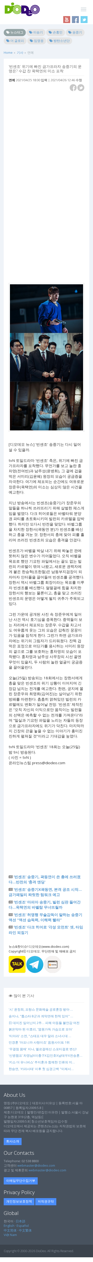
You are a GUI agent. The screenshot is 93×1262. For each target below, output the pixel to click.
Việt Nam (10, 1235)
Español (23, 1225)
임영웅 (38, 40)
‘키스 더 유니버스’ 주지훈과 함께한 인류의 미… (42, 1062)
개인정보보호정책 (19, 1201)
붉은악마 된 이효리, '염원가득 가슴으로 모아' (41, 1029)
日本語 (20, 1221)
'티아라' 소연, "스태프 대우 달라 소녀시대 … (40, 1036)
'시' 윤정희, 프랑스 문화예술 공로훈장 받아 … (41, 1009)
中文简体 (10, 1230)
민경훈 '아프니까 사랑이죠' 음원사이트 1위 (39, 1042)
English (9, 1225)
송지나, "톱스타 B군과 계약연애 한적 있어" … (41, 1016)
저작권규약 (46, 1201)
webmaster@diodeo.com (36, 1165)
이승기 (37, 32)
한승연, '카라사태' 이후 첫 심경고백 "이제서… (41, 1069)
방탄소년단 (61, 40)
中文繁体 (25, 1230)
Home (8, 52)
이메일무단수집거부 (20, 1180)
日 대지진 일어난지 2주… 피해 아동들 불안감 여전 (44, 1023)
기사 (20, 52)
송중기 (77, 32)
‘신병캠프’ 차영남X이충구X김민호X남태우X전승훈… (45, 1055)
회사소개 (12, 1141)
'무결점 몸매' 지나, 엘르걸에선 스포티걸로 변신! (43, 1049)
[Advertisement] (46, 141)
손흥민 (57, 32)
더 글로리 (17, 40)
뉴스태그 (16, 32)
